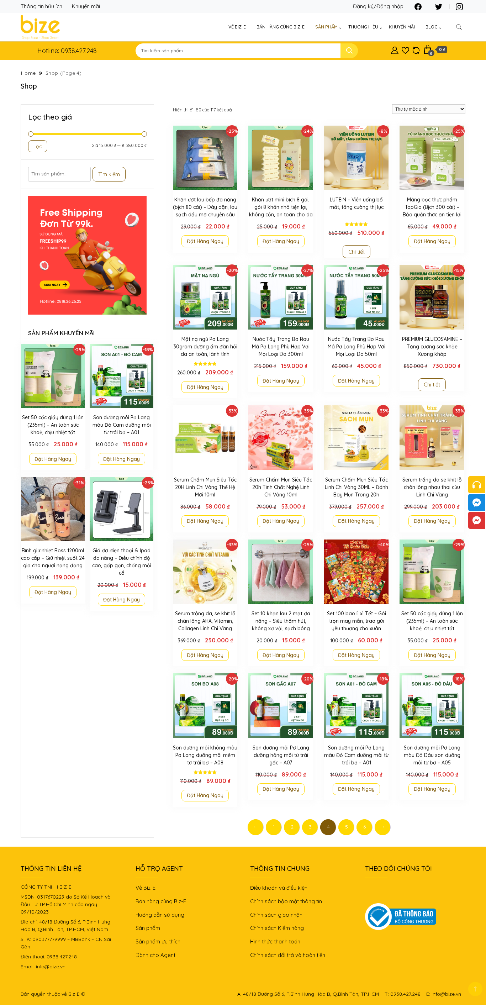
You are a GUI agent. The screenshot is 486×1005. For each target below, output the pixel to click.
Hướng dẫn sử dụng (160, 914)
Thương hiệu (363, 27)
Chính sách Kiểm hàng (277, 928)
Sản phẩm (326, 27)
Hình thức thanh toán (275, 941)
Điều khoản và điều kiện (278, 887)
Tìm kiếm (109, 174)
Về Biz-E (237, 27)
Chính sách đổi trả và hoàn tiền (287, 955)
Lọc (37, 146)
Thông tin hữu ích (41, 6)
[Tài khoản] (394, 49)
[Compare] (416, 49)
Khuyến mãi (86, 6)
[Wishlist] (405, 49)
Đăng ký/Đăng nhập (378, 6)
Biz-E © (76, 994)
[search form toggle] (459, 27)
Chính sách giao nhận (276, 914)
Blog (432, 27)
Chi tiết (356, 251)
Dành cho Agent (155, 955)
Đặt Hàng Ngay (205, 241)
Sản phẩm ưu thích (158, 941)
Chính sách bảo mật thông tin (286, 901)
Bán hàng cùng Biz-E (281, 27)
